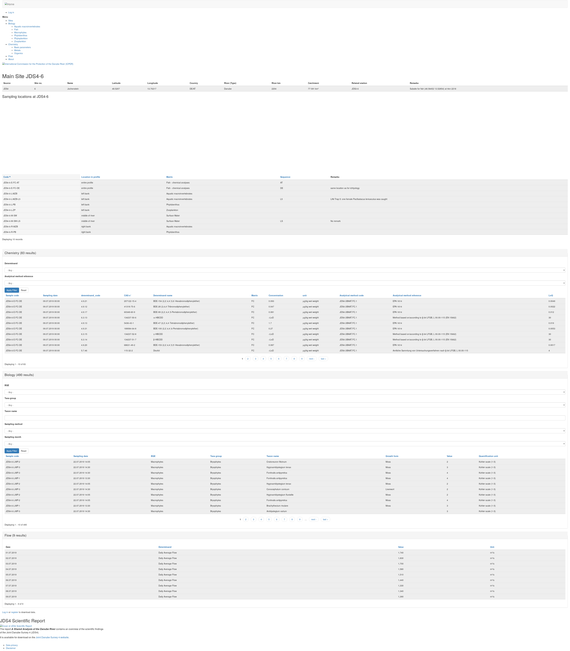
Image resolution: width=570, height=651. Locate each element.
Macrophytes (20, 32)
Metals (17, 50)
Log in (11, 12)
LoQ (551, 295)
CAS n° (127, 295)
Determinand (11, 263)
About (11, 59)
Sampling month (13, 436)
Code (6, 176)
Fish (16, 29)
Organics (18, 53)
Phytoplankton (21, 38)
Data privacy (12, 645)
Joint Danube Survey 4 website (52, 637)
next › (311, 358)
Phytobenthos (20, 35)
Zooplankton (20, 41)
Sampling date (50, 295)
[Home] (9, 4)
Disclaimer (11, 648)
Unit (492, 546)
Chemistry (13, 44)
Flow (10, 56)
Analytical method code (352, 295)
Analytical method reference (19, 276)
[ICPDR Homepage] (37, 63)
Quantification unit (488, 456)
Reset (23, 290)
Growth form (392, 456)
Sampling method (13, 423)
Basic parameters (22, 47)
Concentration (276, 295)
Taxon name (11, 411)
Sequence (285, 176)
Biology (11, 23)
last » (323, 358)
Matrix (169, 176)
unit (305, 295)
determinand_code (90, 295)
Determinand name (162, 295)
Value (449, 456)
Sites (10, 20)
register (14, 612)
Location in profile (90, 176)
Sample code (12, 295)
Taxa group (10, 398)
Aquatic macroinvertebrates (27, 26)
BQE (7, 385)
